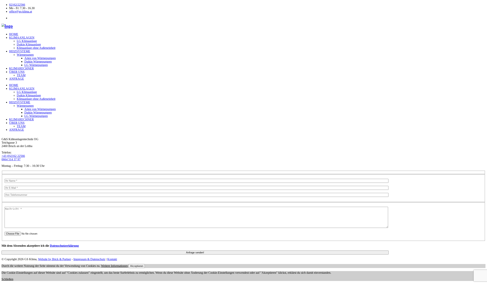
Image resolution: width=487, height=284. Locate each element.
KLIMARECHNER (21, 68)
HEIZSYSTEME (19, 51)
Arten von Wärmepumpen (40, 58)
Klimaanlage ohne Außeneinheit (36, 47)
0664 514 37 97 (11, 159)
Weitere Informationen (114, 265)
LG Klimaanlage (27, 41)
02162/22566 (17, 4)
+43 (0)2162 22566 (13, 156)
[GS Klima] (7, 26)
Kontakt (112, 259)
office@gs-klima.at (20, 11)
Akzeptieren (136, 266)
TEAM (21, 75)
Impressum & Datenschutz (89, 259)
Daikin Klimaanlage (29, 44)
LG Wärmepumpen (36, 65)
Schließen (7, 279)
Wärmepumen (25, 54)
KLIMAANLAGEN (21, 37)
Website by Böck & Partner (54, 259)
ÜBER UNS (17, 71)
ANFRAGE (16, 78)
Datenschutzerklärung (64, 245)
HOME (13, 34)
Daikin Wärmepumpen (38, 61)
